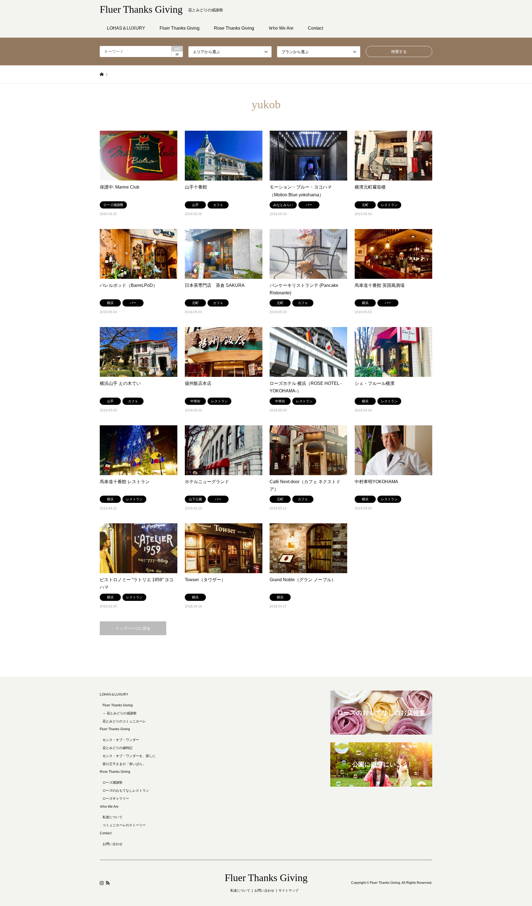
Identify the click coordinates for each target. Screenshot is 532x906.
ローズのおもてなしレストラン (126, 790)
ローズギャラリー (116, 799)
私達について (112, 817)
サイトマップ (288, 890)
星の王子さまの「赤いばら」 (124, 764)
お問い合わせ (112, 844)
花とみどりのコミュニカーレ (124, 721)
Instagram (102, 883)
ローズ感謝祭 (112, 782)
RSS (108, 883)
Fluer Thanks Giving (266, 877)
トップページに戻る (133, 628)
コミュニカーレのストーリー (124, 825)
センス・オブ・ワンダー (121, 740)
